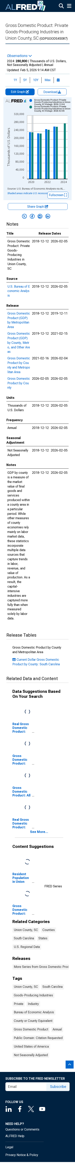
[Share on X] (24, 216)
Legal (9, 1147)
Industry (33, 1004)
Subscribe (58, 1086)
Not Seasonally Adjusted (31, 1055)
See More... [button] (39, 832)
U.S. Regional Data (27, 947)
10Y (35, 80)
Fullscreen (56, 195)
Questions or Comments (22, 1129)
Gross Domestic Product (31, 1029)
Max (48, 80)
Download (50, 92)
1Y (15, 80)
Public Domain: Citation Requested (38, 1038)
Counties (48, 930)
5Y (25, 80)
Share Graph (36, 206)
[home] (25, 6)
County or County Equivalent (33, 1021)
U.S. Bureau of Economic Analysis (18, 291)
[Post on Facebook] (32, 216)
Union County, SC (26, 930)
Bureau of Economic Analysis (34, 1012)
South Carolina (24, 938)
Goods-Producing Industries (33, 995)
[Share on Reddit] (40, 216)
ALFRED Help (14, 1136)
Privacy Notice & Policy (21, 1155)
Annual (57, 1029)
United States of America (31, 1046)
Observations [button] (17, 56)
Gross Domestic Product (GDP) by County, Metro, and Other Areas (18, 343)
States (42, 938)
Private (18, 1004)
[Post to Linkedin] (47, 216)
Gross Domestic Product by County (18, 383)
